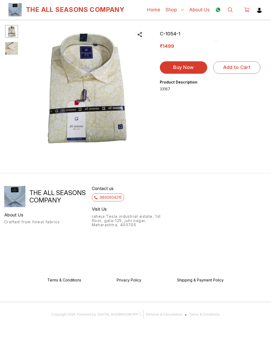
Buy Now (183, 67)
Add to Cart (236, 67)
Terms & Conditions (204, 314)
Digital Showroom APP (118, 314)
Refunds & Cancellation (164, 314)
